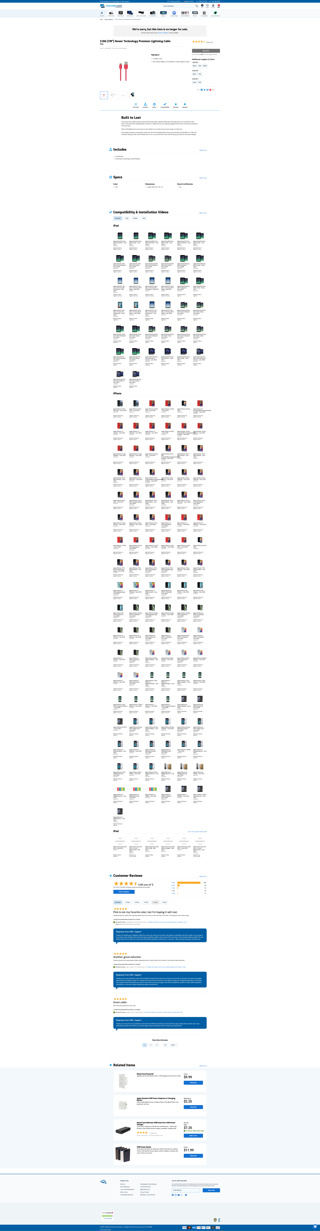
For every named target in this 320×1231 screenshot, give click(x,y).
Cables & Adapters (163, 33)
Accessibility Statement (126, 1194)
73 (165, 1045)
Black (194, 66)
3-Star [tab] (146, 902)
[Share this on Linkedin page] (202, 90)
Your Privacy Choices (105, 1229)
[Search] (197, 6)
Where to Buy (124, 1192)
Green (194, 82)
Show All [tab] (117, 218)
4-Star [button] (173, 885)
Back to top (203, 150)
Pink (200, 66)
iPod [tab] (144, 218)
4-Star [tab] (137, 902)
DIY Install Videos (125, 1186)
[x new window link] (182, 1195)
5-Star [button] (173, 882)
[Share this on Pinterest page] (210, 90)
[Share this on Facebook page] (207, 90)
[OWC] (111, 6)
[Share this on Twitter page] (205, 90)
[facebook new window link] (173, 1195)
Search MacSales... (169, 6)
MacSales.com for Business (147, 1194)
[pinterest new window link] (186, 1195)
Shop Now (193, 1083)
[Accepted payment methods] (201, 1227)
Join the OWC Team (145, 1186)
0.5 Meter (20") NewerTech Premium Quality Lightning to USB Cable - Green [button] (166, 967)
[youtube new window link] (179, 1195)
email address (177, 1190)
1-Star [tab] (164, 902)
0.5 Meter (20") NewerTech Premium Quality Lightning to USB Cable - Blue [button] (163, 1012)
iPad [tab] (127, 218)
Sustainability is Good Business (148, 1184)
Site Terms (138, 1227)
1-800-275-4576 (202, 1)
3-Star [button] (173, 888)
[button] (193, 1082)
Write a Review (124, 892)
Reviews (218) (209, 42)
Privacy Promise (144, 1192)
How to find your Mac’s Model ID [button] (196, 831)
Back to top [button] (203, 876)
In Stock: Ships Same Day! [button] (195, 1131)
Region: (189, 1)
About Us (122, 1184)
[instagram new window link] (176, 1195)
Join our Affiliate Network (127, 1189)
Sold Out (206, 51)
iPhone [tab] (135, 218)
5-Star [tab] (128, 902)
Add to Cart (193, 1136)
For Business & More (175, 1)
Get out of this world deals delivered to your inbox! (114, 1)
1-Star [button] (173, 893)
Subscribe (211, 1190)
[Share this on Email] (213, 90)
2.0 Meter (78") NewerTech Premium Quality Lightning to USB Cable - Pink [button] (167, 922)
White (205, 66)
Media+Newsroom (145, 1189)
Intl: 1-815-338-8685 (214, 1)
